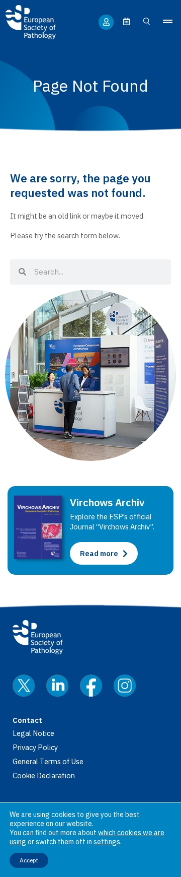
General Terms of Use (48, 761)
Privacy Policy (35, 747)
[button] (167, 22)
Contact (27, 720)
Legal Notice (33, 733)
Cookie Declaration (44, 775)
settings (107, 841)
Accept (29, 860)
